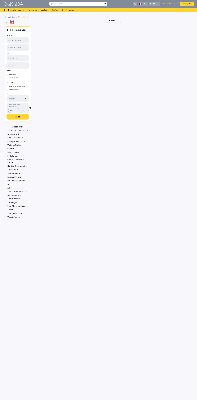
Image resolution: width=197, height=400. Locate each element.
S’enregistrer (186, 4)
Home (7, 17)
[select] (25, 98)
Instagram (14, 17)
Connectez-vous (170, 4)
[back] (7, 22)
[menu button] (4, 10)
